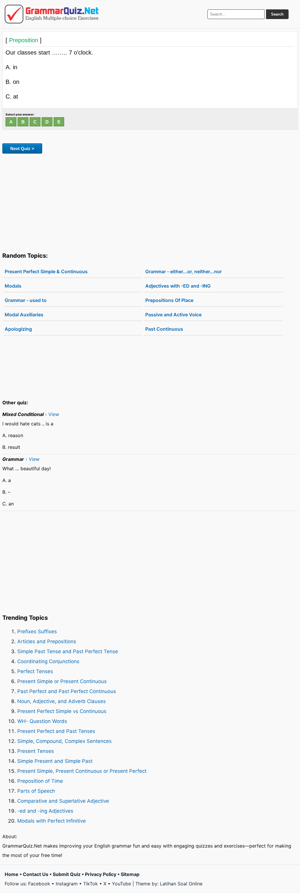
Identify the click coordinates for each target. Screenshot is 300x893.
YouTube (121, 884)
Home (11, 874)
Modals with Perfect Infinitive (51, 821)
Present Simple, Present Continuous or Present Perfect (81, 771)
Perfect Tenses (35, 671)
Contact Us (35, 874)
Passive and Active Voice (173, 315)
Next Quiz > (22, 148)
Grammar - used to (26, 300)
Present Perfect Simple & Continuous (46, 271)
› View (52, 414)
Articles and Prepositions (46, 641)
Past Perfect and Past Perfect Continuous (66, 691)
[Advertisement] (150, 202)
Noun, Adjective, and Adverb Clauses (61, 701)
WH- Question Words (42, 721)
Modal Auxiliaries (24, 315)
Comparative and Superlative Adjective (63, 801)
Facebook (39, 884)
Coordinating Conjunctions (48, 661)
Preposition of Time (40, 781)
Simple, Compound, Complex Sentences (64, 741)
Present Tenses (35, 751)
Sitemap (130, 874)
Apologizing (18, 329)
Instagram (67, 884)
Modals (13, 286)
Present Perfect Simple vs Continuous (61, 711)
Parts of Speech (36, 791)
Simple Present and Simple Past (55, 761)
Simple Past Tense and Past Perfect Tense (67, 651)
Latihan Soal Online (181, 884)
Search (277, 14)
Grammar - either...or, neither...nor (183, 271)
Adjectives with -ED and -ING (178, 286)
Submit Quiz (67, 874)
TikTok (90, 884)
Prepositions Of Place (169, 300)
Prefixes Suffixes (37, 631)
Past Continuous (164, 329)
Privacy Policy (100, 874)
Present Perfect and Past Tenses (56, 731)
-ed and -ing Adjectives (45, 811)
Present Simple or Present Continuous (62, 681)
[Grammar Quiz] (51, 14)
